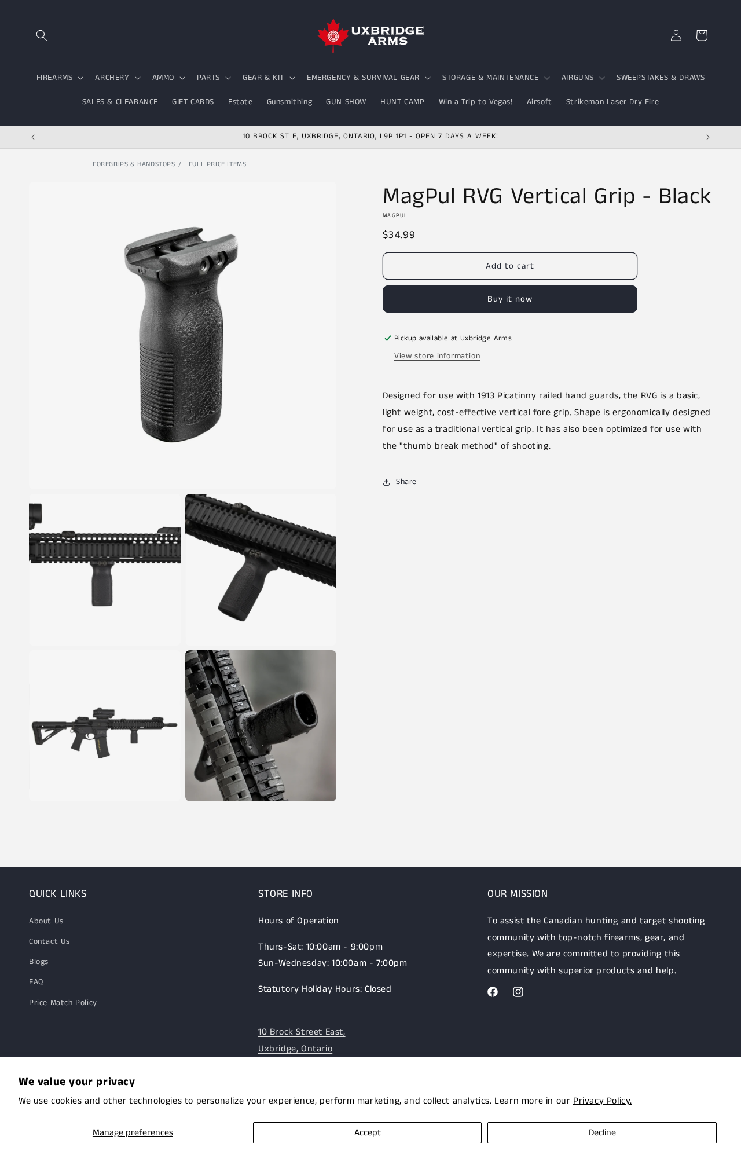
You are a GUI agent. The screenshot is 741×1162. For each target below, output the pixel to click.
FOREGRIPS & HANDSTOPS (134, 164)
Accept (367, 1132)
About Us (46, 920)
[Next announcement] (708, 137)
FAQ (36, 982)
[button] (41, 35)
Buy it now (510, 299)
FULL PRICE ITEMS (218, 164)
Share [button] (406, 481)
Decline (602, 1132)
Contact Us (49, 941)
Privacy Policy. (602, 1101)
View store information (437, 356)
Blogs (39, 961)
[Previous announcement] (33, 137)
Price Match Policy (63, 1002)
